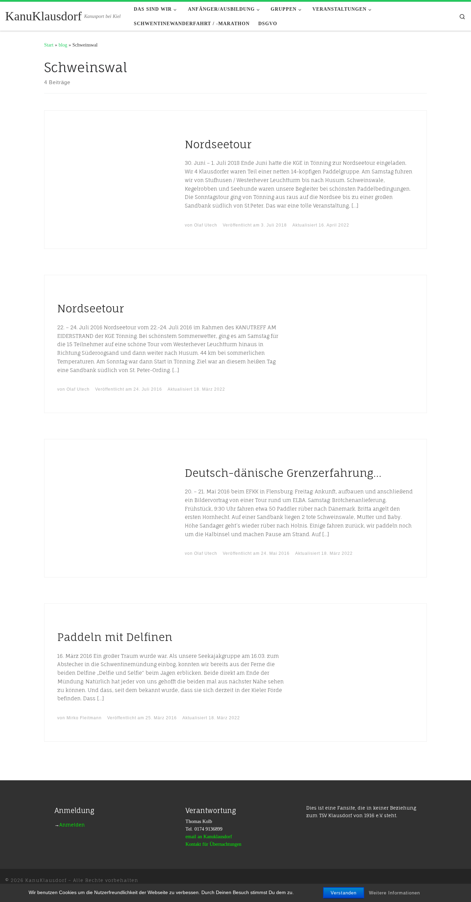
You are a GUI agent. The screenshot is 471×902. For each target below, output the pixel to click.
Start (48, 45)
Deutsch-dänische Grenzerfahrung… (283, 473)
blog (63, 45)
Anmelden (72, 825)
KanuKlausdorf (46, 880)
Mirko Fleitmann (84, 717)
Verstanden (344, 892)
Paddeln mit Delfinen (114, 637)
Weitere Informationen (394, 892)
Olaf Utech (205, 225)
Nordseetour (218, 144)
